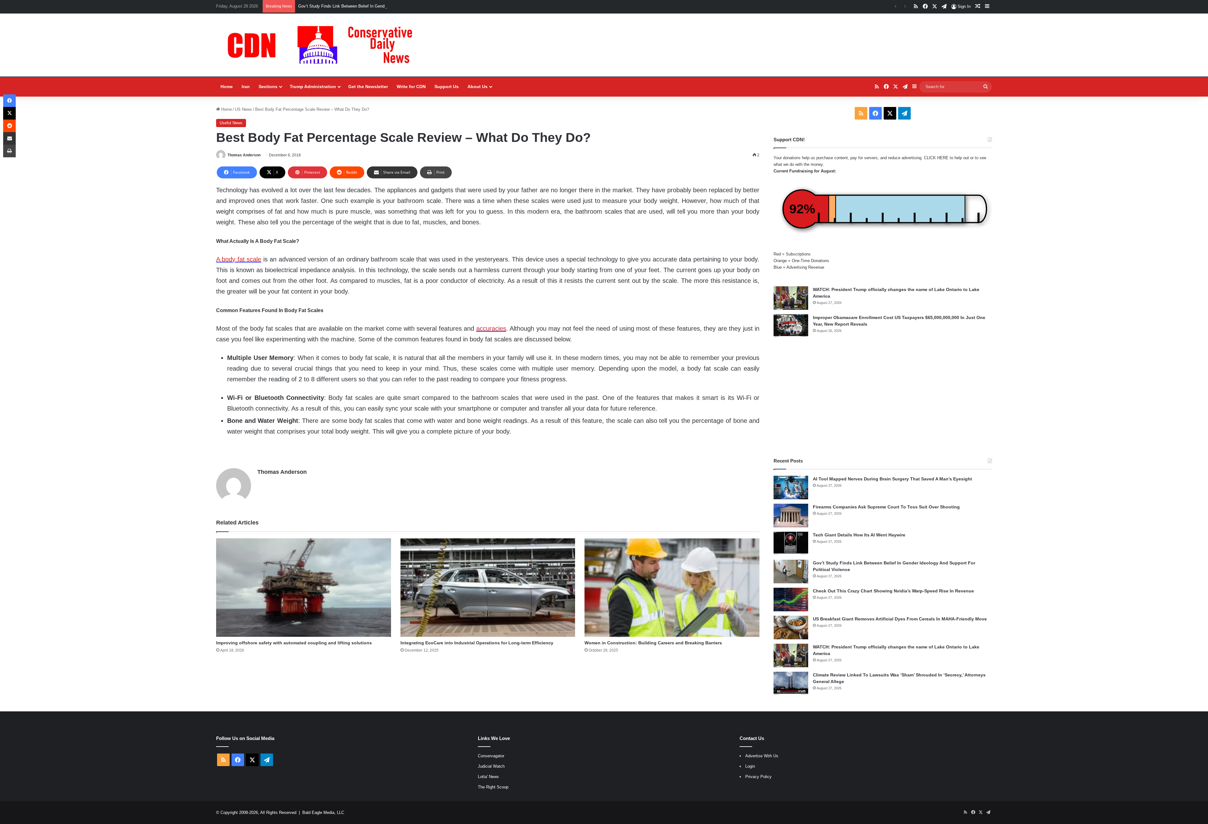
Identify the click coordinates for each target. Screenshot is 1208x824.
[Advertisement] (883, 398)
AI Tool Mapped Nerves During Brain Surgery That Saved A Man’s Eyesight (892, 478)
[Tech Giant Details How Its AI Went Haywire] (791, 543)
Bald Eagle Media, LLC (323, 812)
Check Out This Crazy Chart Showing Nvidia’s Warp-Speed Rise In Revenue (893, 590)
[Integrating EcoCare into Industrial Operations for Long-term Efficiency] (487, 587)
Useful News (231, 123)
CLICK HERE (936, 157)
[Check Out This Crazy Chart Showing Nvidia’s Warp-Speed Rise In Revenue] (791, 599)
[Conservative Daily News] (323, 45)
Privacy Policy (758, 776)
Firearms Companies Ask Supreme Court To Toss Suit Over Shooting (886, 506)
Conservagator (491, 756)
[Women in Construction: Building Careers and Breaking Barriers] (671, 587)
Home (227, 86)
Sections (268, 86)
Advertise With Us (761, 756)
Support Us (446, 86)
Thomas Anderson (243, 155)
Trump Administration (313, 86)
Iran (246, 86)
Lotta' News (488, 776)
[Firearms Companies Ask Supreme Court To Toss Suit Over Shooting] (791, 515)
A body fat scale (238, 259)
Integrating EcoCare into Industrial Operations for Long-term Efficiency (476, 642)
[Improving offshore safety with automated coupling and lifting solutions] (303, 587)
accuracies (491, 328)
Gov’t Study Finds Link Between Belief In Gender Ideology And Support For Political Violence (383, 6)
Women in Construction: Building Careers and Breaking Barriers (653, 642)
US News (243, 109)
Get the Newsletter (368, 86)
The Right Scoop (493, 787)
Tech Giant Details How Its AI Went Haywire (859, 534)
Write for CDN (411, 86)
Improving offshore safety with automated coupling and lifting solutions (294, 642)
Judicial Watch (491, 766)
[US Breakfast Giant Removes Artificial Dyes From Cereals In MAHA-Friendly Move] (791, 627)
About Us (477, 86)
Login (750, 766)
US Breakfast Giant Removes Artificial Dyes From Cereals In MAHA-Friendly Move (900, 618)
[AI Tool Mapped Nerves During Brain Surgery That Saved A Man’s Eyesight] (791, 487)
